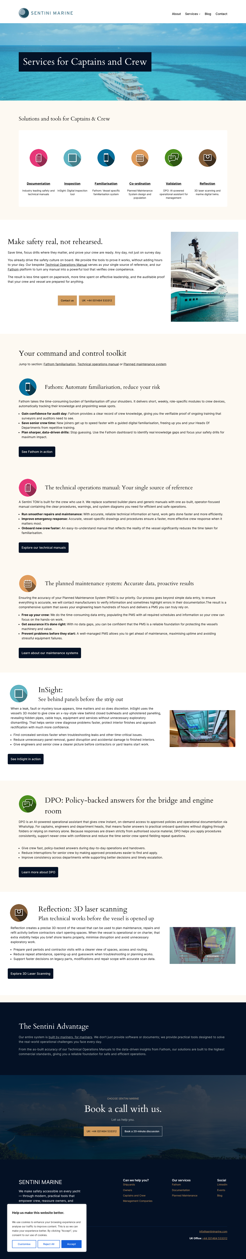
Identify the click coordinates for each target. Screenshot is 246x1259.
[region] (46, 1228)
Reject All (48, 1244)
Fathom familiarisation (60, 364)
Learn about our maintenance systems (50, 653)
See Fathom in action (37, 452)
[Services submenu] (199, 14)
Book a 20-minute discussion (142, 1131)
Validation (173, 183)
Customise (24, 1244)
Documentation (38, 183)
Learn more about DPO (38, 872)
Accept (71, 1244)
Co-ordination (140, 183)
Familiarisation (106, 183)
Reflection (207, 183)
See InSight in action (26, 759)
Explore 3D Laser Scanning (30, 973)
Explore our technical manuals (44, 547)
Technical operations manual (98, 364)
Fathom (13, 269)
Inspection (72, 183)
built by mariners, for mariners (70, 1037)
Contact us (67, 300)
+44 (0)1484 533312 (214, 1238)
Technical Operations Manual (66, 265)
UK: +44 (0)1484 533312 (97, 300)
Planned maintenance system (145, 364)
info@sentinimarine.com (213, 1231)
